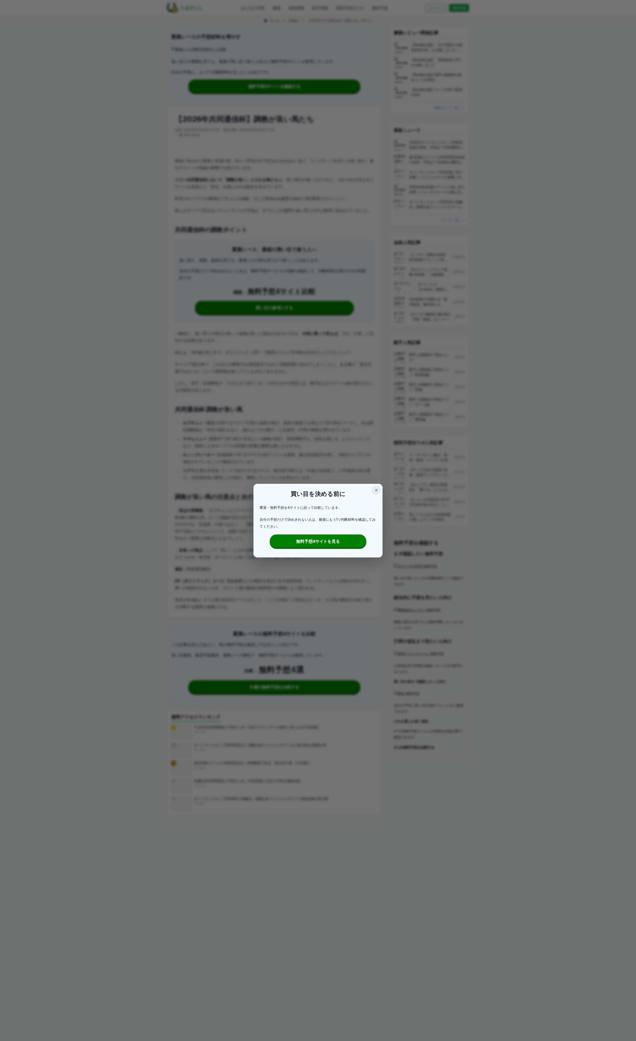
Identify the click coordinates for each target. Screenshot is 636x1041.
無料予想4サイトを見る (318, 541)
